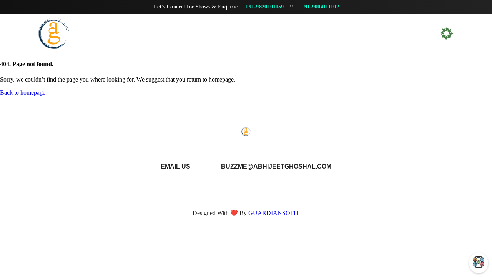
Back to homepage (22, 92)
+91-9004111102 (320, 7)
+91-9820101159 (264, 7)
